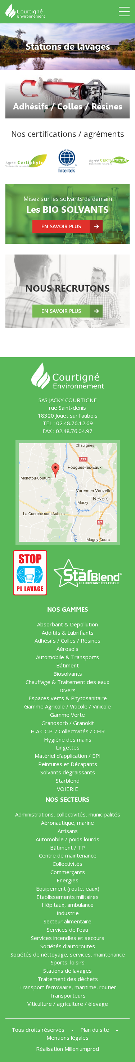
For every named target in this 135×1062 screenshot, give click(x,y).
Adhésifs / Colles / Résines (67, 640)
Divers (67, 690)
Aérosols (67, 648)
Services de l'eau (67, 929)
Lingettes (68, 747)
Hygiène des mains (67, 739)
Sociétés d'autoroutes (67, 946)
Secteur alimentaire (67, 921)
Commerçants (67, 872)
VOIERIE (67, 788)
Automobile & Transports (67, 657)
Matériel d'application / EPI (68, 755)
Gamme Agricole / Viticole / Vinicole (67, 706)
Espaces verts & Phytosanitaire (67, 698)
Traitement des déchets (67, 978)
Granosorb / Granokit (67, 722)
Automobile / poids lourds (67, 839)
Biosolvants (67, 673)
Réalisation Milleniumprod (67, 1048)
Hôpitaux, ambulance (68, 904)
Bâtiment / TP (67, 847)
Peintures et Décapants (67, 764)
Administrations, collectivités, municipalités (67, 814)
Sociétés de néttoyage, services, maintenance (67, 954)
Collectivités (67, 863)
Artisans (68, 830)
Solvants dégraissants (67, 772)
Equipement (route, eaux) (67, 888)
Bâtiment (67, 665)
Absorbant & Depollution (67, 624)
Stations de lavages (67, 970)
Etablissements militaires (67, 896)
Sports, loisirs (68, 962)
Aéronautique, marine (67, 822)
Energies (67, 880)
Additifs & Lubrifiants (68, 632)
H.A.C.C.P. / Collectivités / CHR (68, 731)
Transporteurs (67, 995)
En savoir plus (61, 226)
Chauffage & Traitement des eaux (67, 681)
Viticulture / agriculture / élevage (67, 1003)
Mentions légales (67, 1037)
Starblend (68, 780)
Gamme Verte (67, 714)
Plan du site (95, 1029)
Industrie (68, 913)
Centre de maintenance (67, 855)
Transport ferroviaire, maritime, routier (67, 987)
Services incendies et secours (67, 937)
